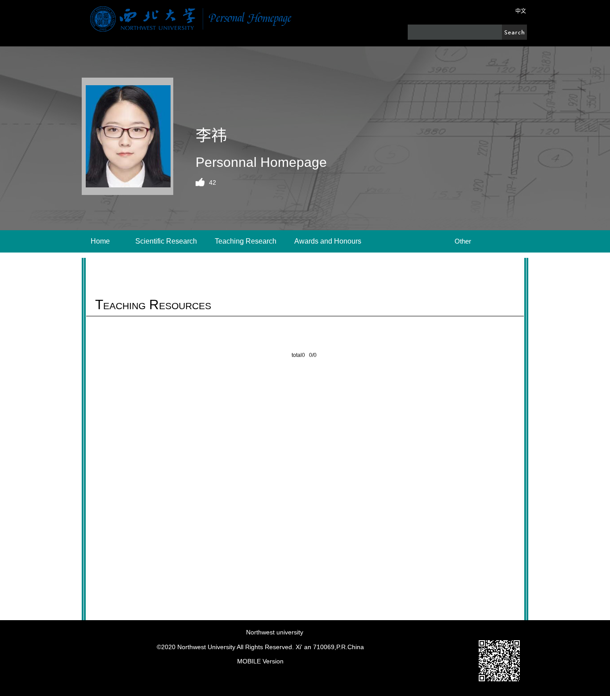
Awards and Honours (327, 241)
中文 (520, 11)
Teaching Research (245, 241)
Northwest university (274, 632)
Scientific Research (166, 241)
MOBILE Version (260, 661)
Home (100, 241)
